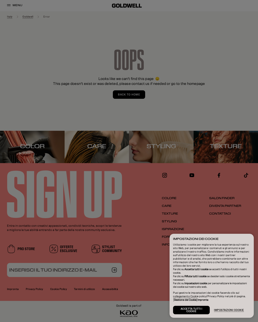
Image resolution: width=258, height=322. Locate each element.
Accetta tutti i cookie (191, 310)
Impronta (202, 299)
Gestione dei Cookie (185, 299)
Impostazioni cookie (229, 310)
